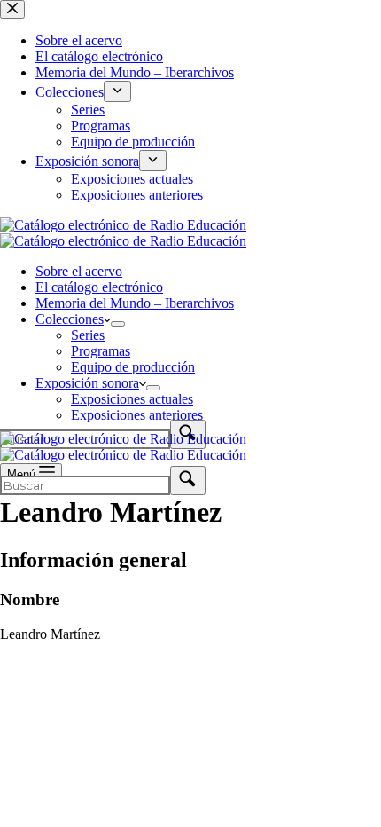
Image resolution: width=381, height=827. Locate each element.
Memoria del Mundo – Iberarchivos (134, 303)
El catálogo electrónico (99, 287)
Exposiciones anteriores (137, 414)
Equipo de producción (133, 366)
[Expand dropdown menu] (118, 324)
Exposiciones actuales (132, 398)
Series (88, 335)
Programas (100, 350)
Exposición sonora (87, 382)
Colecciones (69, 319)
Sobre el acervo (78, 271)
